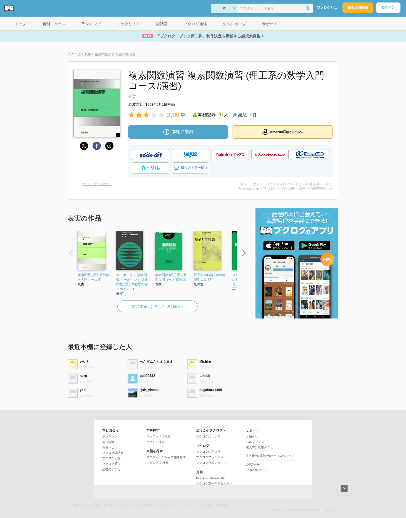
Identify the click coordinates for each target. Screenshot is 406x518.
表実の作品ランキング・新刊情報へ (157, 306)
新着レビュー (111, 447)
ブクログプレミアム (209, 457)
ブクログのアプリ (208, 451)
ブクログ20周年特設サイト (214, 483)
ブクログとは (327, 7)
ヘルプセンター (256, 442)
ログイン (388, 7)
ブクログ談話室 (112, 452)
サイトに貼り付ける (97, 184)
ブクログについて (208, 436)
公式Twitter (253, 464)
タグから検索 (155, 442)
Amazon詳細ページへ (286, 132)
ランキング (109, 436)
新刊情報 (108, 442)
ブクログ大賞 (111, 458)
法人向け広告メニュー (261, 447)
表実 (132, 96)
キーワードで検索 (158, 436)
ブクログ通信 (111, 463)
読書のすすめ (111, 469)
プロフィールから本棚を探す (166, 457)
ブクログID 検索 (157, 462)
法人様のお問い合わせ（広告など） (270, 455)
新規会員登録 (358, 7)
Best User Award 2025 (211, 478)
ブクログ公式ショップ (211, 462)
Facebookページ (257, 470)
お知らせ (252, 436)
